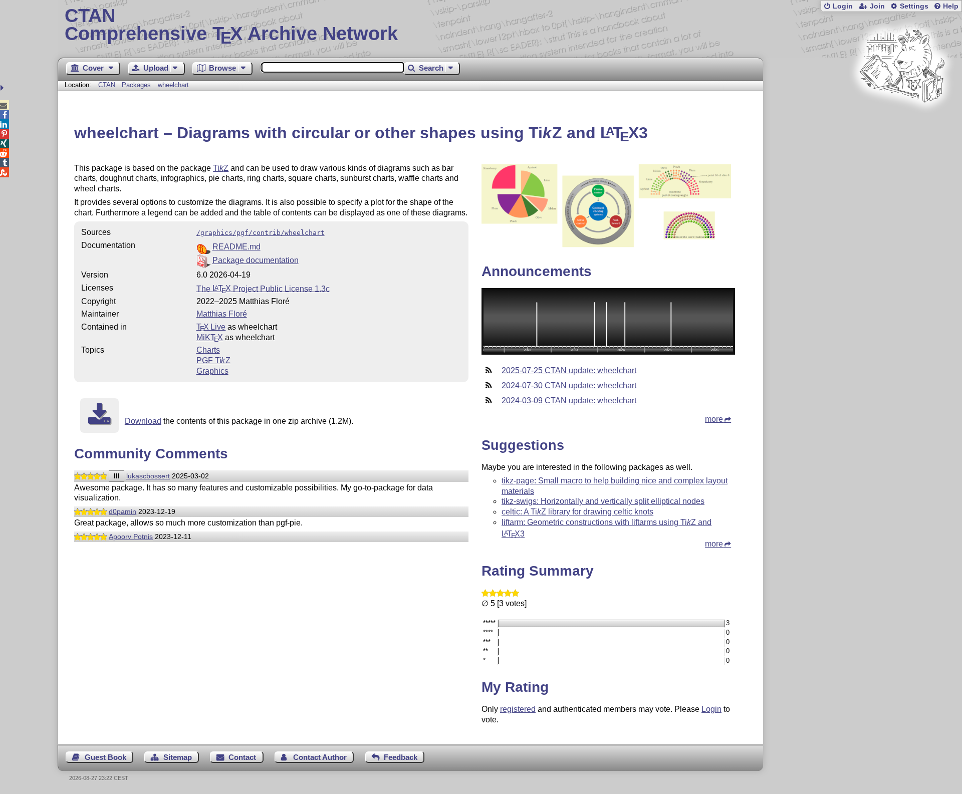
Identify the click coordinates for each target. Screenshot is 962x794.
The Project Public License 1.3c (263, 288)
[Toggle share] (3, 88)
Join (877, 6)
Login (843, 6)
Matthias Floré (221, 314)
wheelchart (173, 85)
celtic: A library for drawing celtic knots (577, 511)
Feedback (400, 757)
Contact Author (320, 757)
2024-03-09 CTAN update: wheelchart (569, 400)
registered (518, 709)
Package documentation (255, 260)
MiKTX (209, 337)
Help (950, 6)
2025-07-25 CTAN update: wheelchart (569, 370)
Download (143, 421)
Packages (137, 85)
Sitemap (177, 757)
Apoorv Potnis (131, 537)
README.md (236, 246)
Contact (242, 757)
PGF (213, 360)
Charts (208, 350)
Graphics (212, 371)
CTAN (106, 85)
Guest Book (105, 757)
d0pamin (122, 511)
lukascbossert (148, 476)
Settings (914, 6)
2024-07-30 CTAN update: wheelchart (569, 385)
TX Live (211, 327)
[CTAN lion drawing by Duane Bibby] (902, 121)
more (714, 419)
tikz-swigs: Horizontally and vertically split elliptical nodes (603, 501)
